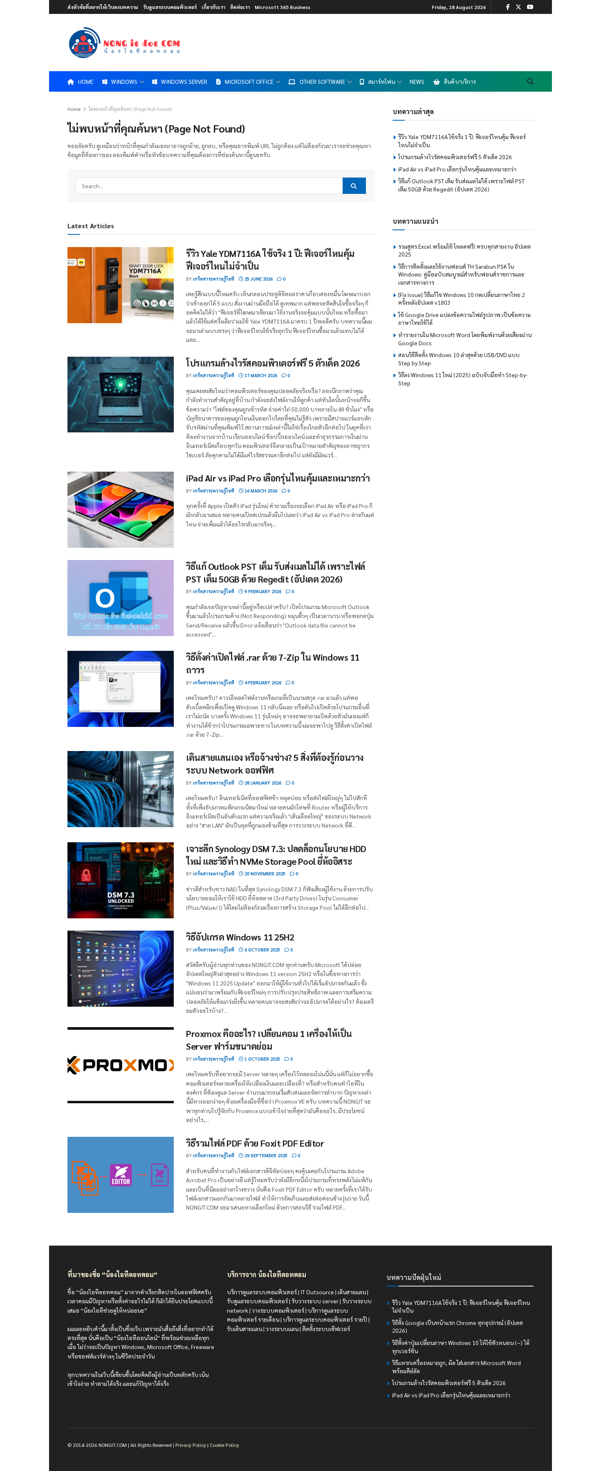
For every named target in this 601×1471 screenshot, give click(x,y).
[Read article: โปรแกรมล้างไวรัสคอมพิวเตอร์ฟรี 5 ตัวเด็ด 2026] (120, 395)
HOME (85, 81)
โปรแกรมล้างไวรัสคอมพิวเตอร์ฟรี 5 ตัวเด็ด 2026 (272, 363)
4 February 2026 (262, 682)
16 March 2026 (260, 491)
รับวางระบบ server (315, 1301)
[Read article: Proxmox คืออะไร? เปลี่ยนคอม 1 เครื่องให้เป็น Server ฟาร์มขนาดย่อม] (120, 1065)
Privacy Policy (190, 1445)
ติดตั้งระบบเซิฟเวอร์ (326, 1328)
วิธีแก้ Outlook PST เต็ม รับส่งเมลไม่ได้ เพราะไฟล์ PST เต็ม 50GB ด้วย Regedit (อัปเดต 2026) (461, 185)
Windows (124, 81)
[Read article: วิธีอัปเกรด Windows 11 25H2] (120, 969)
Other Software (322, 81)
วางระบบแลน (282, 1328)
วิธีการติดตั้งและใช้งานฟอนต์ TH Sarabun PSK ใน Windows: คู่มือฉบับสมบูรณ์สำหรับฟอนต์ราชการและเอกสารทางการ (461, 274)
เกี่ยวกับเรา (213, 7)
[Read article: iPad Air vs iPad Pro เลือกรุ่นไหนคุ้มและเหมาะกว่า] (120, 510)
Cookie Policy (224, 1445)
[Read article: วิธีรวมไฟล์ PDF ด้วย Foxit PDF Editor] (120, 1175)
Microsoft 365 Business (282, 7)
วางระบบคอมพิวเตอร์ (278, 1310)
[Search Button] (530, 81)
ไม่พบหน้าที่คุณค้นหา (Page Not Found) (130, 109)
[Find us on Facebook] (508, 7)
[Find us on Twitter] (518, 7)
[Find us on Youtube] (530, 7)
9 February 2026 (262, 591)
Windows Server (184, 81)
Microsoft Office (249, 81)
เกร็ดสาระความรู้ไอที (213, 279)
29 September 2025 (265, 1155)
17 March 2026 (260, 375)
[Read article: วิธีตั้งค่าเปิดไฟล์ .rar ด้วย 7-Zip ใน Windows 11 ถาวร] (120, 689)
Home (74, 109)
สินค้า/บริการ (460, 81)
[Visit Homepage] (124, 42)
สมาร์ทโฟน (381, 81)
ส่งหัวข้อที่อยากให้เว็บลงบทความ (102, 7)
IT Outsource (317, 1292)
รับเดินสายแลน (244, 1328)
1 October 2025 (261, 1059)
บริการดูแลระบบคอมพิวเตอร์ (262, 1292)
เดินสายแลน (352, 1292)
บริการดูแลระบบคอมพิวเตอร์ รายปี (325, 1319)
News (417, 81)
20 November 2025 (264, 873)
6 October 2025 (261, 950)
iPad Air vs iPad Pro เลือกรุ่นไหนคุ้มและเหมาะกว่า (278, 478)
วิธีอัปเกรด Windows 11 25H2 (240, 936)
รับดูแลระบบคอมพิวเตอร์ (170, 7)
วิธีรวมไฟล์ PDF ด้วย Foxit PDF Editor (255, 1143)
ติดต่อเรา (240, 7)
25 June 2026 (258, 279)
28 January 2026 (262, 783)
